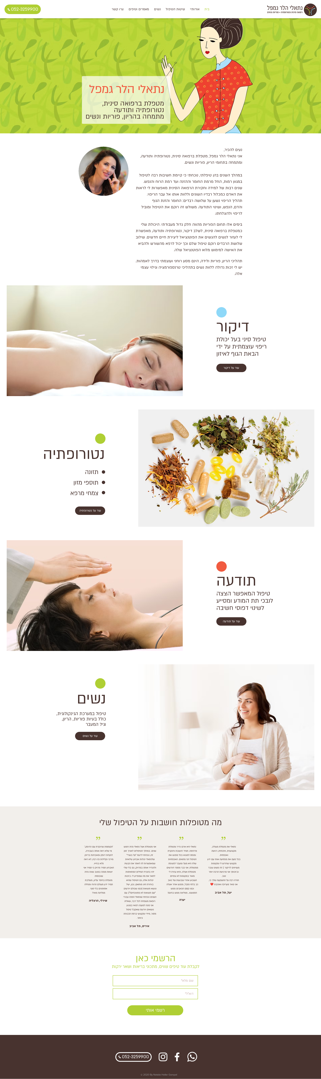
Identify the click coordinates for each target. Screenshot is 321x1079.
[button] (175, 9)
